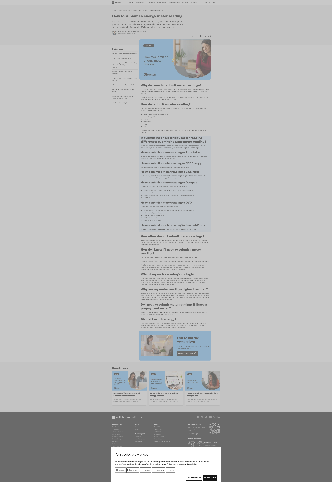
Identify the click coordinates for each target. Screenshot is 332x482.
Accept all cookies (210, 478)
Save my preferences (194, 478)
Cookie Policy (191, 464)
